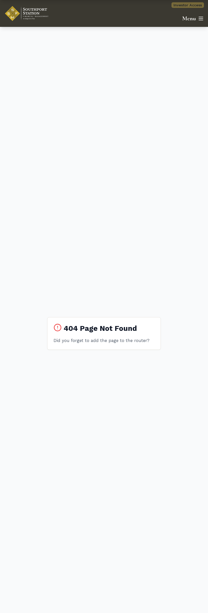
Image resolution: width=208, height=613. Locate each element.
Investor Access (188, 5)
